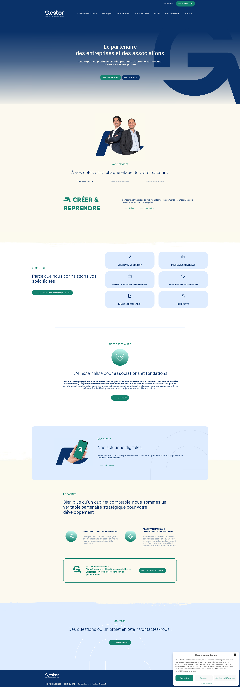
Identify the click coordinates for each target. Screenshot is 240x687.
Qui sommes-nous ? (87, 13)
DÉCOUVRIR (109, 465)
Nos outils (133, 77)
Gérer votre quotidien (120, 181)
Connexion (187, 4)
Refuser (204, 678)
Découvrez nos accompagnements (54, 293)
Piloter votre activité (155, 181)
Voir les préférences (225, 678)
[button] (235, 655)
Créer (131, 208)
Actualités (168, 3)
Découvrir (122, 398)
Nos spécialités (142, 13)
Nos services (123, 13)
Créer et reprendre (85, 181)
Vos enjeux (107, 13)
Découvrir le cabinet (155, 570)
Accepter (184, 678)
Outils (157, 13)
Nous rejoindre (172, 13)
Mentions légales (206, 683)
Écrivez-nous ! (122, 642)
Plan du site (69, 684)
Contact (188, 13)
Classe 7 (102, 684)
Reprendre (149, 208)
